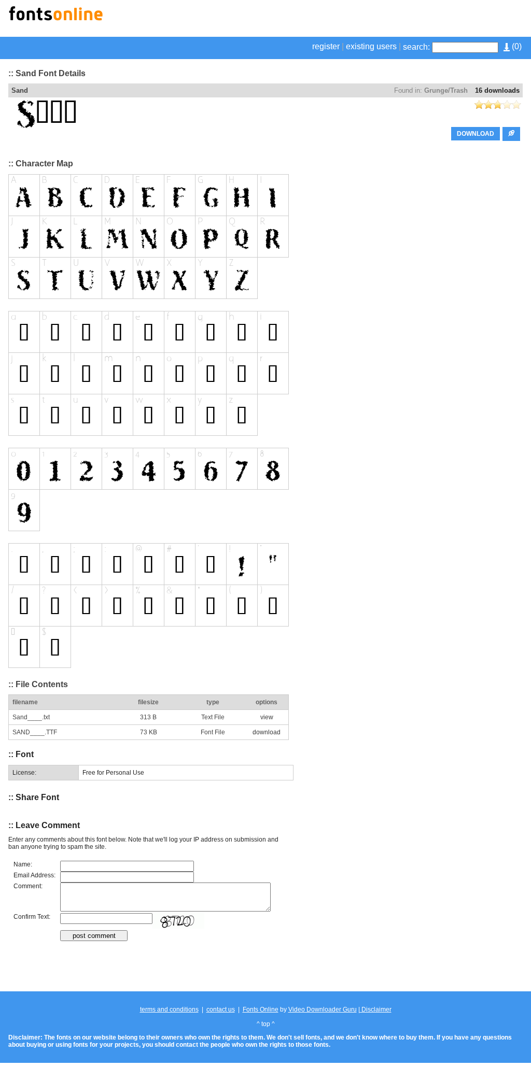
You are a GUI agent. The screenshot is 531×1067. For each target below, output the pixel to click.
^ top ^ (266, 1024)
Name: (22, 864)
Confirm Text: (31, 916)
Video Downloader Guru (322, 1009)
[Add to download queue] (511, 134)
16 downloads (497, 90)
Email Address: (34, 875)
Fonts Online (260, 1009)
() (516, 46)
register (326, 46)
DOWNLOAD (475, 133)
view (266, 717)
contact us (220, 1009)
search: (416, 46)
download (267, 732)
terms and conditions (169, 1009)
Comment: (28, 886)
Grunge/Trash (446, 90)
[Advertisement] (401, 19)
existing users (371, 46)
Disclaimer (376, 1009)
